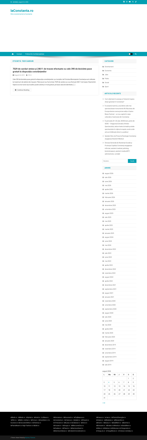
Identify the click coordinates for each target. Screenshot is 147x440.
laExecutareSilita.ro (25, 423)
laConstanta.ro (22, 11)
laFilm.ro (14, 420)
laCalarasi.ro (75, 423)
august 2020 (109, 313)
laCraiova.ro (68, 420)
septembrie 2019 (110, 357)
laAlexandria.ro (119, 420)
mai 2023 (108, 261)
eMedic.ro (14, 417)
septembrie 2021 (110, 289)
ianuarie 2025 (109, 233)
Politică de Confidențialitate (34, 54)
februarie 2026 (110, 197)
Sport (107, 86)
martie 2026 (109, 193)
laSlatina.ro (107, 428)
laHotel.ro (37, 417)
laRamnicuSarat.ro (76, 428)
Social (107, 82)
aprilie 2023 (109, 265)
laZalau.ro (129, 431)
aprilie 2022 (109, 281)
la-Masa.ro (45, 417)
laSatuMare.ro (126, 425)
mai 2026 (108, 185)
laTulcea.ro (122, 431)
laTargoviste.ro (125, 428)
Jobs (106, 74)
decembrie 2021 (110, 285)
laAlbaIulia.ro (108, 420)
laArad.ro (99, 423)
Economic (108, 70)
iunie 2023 (108, 257)
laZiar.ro (27, 420)
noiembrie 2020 (110, 301)
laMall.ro (21, 420)
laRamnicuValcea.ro (60, 431)
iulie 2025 (108, 217)
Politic (107, 78)
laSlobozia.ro (115, 428)
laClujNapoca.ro (79, 417)
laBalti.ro (36, 425)
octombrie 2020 (110, 305)
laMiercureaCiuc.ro (77, 425)
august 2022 (109, 277)
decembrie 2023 (110, 249)
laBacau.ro (107, 423)
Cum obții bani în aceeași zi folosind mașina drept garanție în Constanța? (119, 100)
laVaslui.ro (100, 420)
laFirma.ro (34, 420)
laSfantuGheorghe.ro (118, 417)
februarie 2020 (110, 337)
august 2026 (109, 173)
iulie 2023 (108, 253)
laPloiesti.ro (85, 420)
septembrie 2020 (110, 309)
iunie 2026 (108, 181)
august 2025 (109, 213)
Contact (19, 54)
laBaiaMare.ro (116, 423)
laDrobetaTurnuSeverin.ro (76, 431)
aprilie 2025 (109, 225)
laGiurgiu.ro (66, 425)
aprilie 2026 (109, 189)
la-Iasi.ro (107, 417)
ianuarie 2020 (109, 341)
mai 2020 (108, 325)
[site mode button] (130, 54)
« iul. (103, 403)
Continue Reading (23, 90)
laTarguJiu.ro (101, 431)
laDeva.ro (84, 423)
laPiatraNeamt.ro (16, 425)
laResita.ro (116, 425)
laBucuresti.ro (68, 417)
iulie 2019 (108, 365)
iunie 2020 (108, 321)
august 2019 (109, 361)
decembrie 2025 (110, 205)
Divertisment (109, 67)
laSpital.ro (29, 417)
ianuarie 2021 (109, 297)
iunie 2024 (108, 241)
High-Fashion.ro (27, 425)
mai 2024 (108, 245)
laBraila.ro (109, 425)
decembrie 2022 (110, 269)
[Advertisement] (73, 36)
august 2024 (109, 237)
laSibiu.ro (99, 428)
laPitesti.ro (66, 428)
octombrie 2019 (110, 353)
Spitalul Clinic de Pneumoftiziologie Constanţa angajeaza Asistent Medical (120, 137)
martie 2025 (109, 229)
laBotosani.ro (100, 425)
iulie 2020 (108, 317)
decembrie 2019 (110, 345)
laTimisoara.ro (58, 423)
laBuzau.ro (67, 423)
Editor (30, 75)
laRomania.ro (57, 417)
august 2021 (109, 293)
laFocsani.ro (57, 425)
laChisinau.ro (36, 423)
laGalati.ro (76, 420)
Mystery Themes (30, 437)
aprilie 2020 (109, 329)
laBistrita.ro (126, 423)
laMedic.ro (22, 417)
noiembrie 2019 (110, 349)
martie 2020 (109, 333)
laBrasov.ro (100, 417)
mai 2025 (108, 221)
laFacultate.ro (43, 420)
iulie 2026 (108, 177)
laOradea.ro (57, 428)
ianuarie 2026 (109, 201)
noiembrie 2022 (110, 273)
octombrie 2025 (110, 209)
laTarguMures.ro (111, 431)
